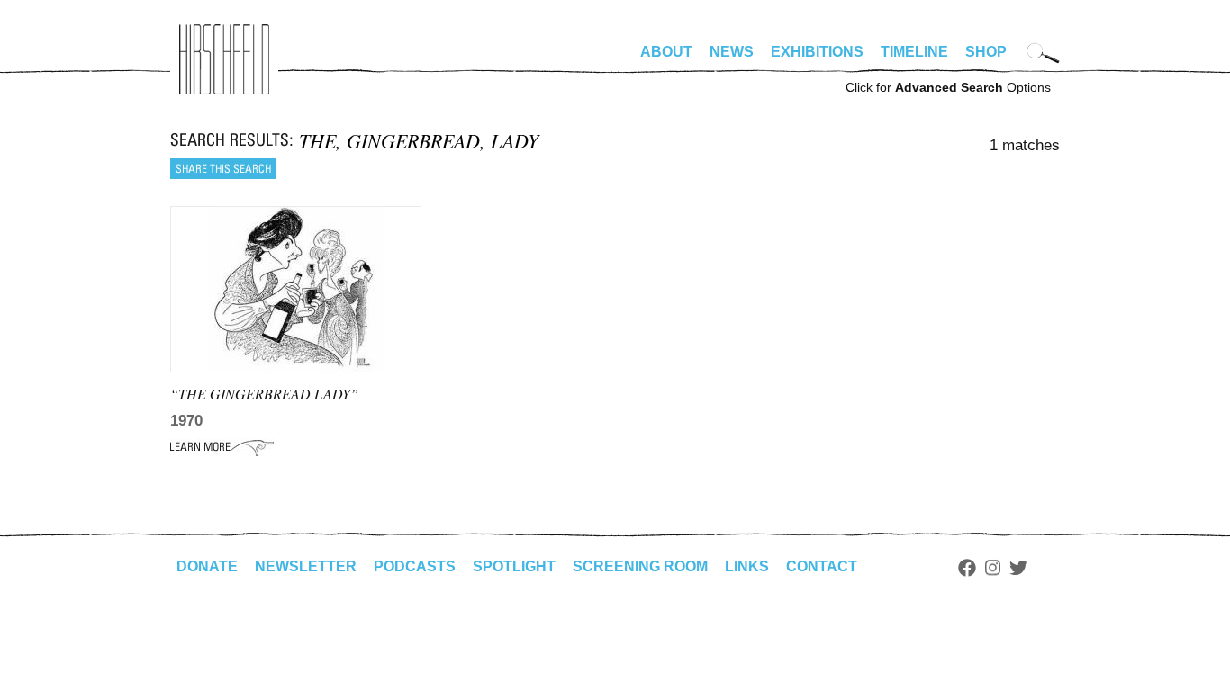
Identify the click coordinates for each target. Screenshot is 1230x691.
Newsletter (306, 566)
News (732, 51)
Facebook (967, 568)
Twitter (1018, 568)
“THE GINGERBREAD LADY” (264, 393)
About (666, 51)
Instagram (992, 568)
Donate (207, 566)
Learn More (222, 447)
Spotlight (514, 566)
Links (747, 566)
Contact (821, 566)
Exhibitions (817, 51)
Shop (986, 51)
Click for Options (948, 87)
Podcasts (415, 566)
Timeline (914, 51)
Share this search (223, 168)
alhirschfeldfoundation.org (224, 59)
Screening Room (640, 566)
